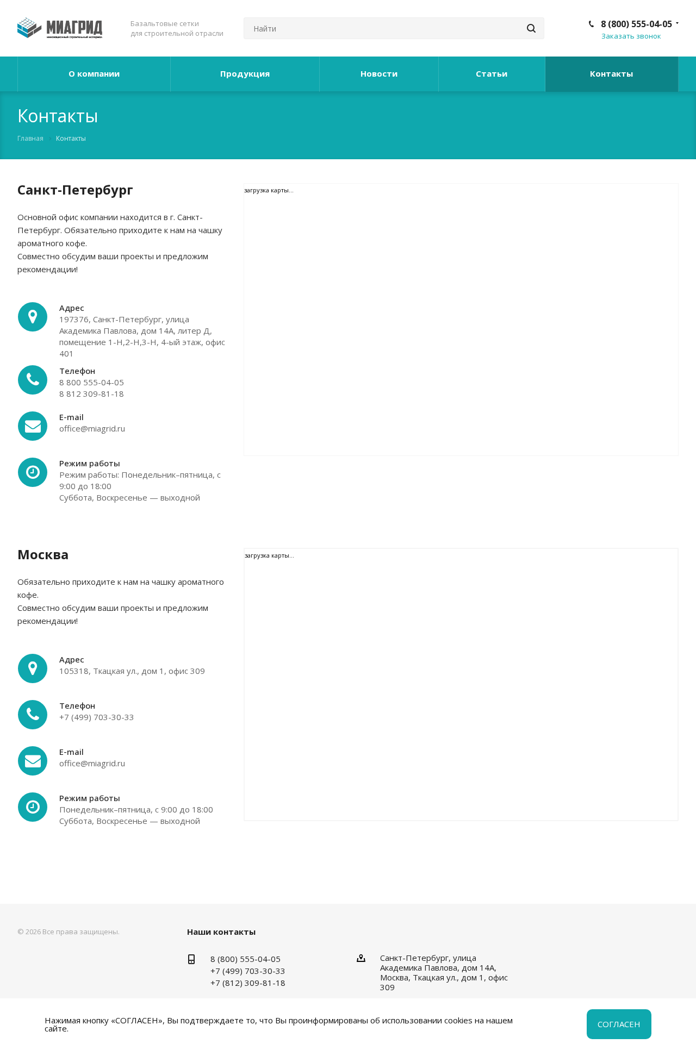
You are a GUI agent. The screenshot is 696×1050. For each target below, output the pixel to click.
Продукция (245, 73)
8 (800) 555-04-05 (636, 24)
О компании (94, 73)
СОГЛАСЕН (619, 1023)
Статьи (491, 73)
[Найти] (531, 28)
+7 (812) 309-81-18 (247, 982)
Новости (379, 73)
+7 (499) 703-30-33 (247, 970)
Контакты (611, 73)
